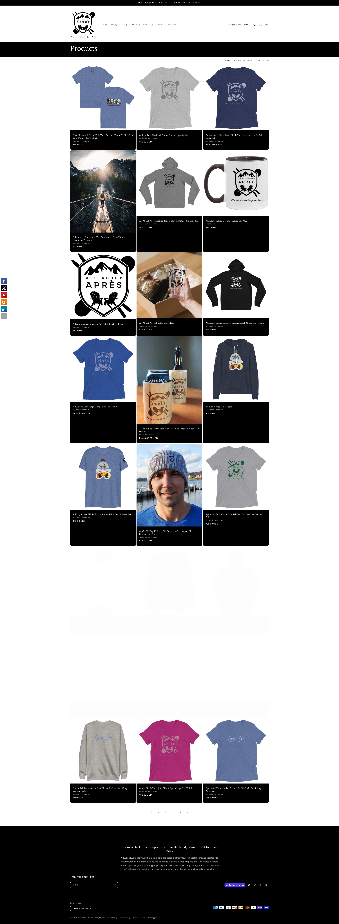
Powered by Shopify (98, 918)
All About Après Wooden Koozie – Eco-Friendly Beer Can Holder (169, 430)
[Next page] (187, 812)
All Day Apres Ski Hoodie (219, 407)
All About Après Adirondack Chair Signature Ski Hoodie (168, 221)
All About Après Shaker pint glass (156, 323)
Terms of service (139, 918)
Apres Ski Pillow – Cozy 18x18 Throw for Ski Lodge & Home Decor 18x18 (234, 706)
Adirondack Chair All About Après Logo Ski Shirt (165, 135)
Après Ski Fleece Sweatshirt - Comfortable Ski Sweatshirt (169, 620)
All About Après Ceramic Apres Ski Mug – (227, 221)
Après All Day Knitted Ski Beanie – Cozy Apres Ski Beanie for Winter (165, 532)
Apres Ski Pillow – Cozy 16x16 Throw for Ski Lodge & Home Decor (167, 706)
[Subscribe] (115, 885)
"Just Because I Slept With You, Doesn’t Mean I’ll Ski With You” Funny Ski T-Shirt (103, 136)
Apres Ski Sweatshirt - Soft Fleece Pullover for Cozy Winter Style (100, 789)
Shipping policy (153, 918)
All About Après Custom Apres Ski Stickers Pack (98, 324)
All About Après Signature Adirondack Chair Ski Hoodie (235, 323)
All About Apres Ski (83, 918)
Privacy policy (125, 918)
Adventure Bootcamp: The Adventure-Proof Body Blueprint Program (99, 238)
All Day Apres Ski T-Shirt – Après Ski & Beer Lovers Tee (102, 515)
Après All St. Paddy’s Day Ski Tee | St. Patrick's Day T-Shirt (234, 516)
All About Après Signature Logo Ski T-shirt (95, 407)
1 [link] (151, 812)
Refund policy (112, 918)
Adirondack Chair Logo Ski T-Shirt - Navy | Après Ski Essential (234, 136)
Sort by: (227, 60)
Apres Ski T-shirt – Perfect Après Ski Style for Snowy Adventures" (233, 789)
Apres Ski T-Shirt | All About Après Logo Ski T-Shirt (166, 788)
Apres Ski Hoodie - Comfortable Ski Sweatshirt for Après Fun (236, 621)
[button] (115, 25)
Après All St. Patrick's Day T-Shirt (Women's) (96, 620)
